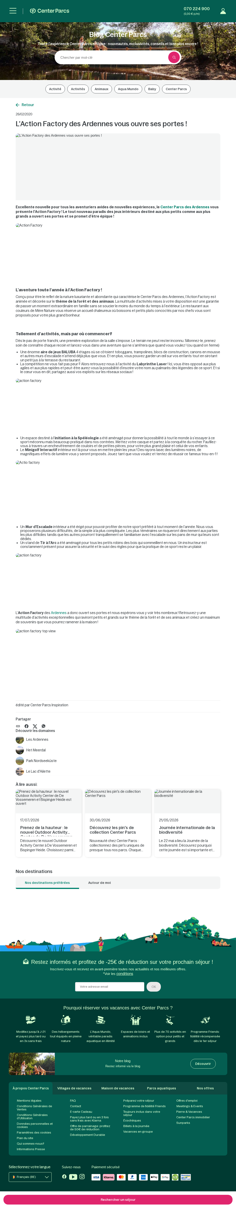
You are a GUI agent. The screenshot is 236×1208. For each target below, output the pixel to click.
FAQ (73, 1100)
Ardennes (59, 613)
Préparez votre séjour (138, 1100)
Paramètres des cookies (34, 1132)
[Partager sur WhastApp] (43, 726)
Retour (28, 105)
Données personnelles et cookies (35, 1125)
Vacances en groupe (138, 1131)
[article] (49, 823)
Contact (75, 1106)
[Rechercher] (174, 57)
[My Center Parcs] (223, 11)
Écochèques (132, 1120)
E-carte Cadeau (81, 1111)
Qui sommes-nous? (30, 1143)
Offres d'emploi (187, 1100)
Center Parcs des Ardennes (184, 207)
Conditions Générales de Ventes (34, 1107)
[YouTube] (73, 1177)
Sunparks (183, 1123)
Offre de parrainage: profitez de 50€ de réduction (90, 1127)
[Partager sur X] (35, 726)
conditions (124, 974)
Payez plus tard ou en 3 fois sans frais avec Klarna (89, 1119)
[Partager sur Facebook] (26, 726)
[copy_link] (18, 726)
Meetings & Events (189, 1106)
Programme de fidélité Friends (144, 1106)
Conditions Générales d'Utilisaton (32, 1116)
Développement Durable (87, 1135)
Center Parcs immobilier (193, 1117)
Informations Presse (31, 1149)
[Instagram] (82, 1177)
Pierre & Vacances (189, 1111)
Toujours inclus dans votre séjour (141, 1113)
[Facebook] (64, 1177)
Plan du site (25, 1138)
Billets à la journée (136, 1126)
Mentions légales (29, 1100)
